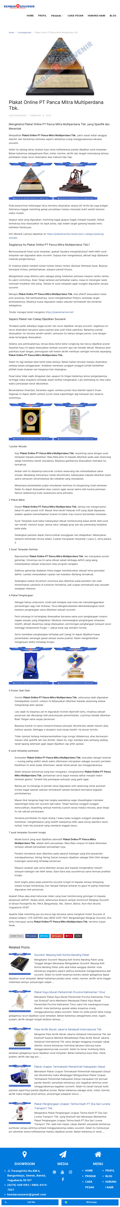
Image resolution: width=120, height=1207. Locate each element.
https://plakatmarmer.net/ (60, 312)
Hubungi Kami (96, 15)
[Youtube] (62, 1172)
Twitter (45, 936)
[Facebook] (62, 1179)
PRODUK (90, 1176)
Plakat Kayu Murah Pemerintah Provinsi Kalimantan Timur (69, 992)
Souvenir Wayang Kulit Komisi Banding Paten (61, 954)
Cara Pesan (75, 15)
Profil (42, 15)
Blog (113, 15)
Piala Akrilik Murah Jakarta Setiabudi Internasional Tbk (68, 1029)
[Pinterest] (54, 1172)
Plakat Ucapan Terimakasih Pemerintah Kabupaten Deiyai (69, 1066)
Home (30, 15)
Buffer (78, 936)
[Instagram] (70, 1172)
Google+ (58, 936)
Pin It (69, 936)
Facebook (32, 936)
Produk (56, 16)
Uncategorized (24, 32)
